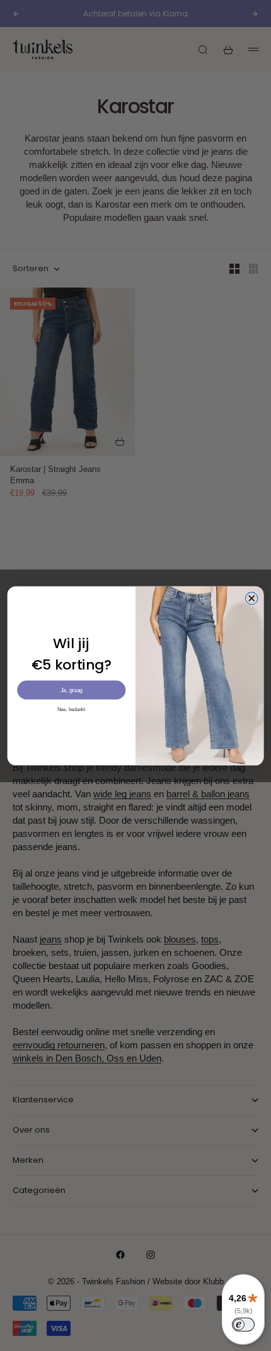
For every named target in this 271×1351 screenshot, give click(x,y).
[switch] (243, 1324)
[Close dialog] (251, 597)
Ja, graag (72, 690)
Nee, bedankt (71, 709)
